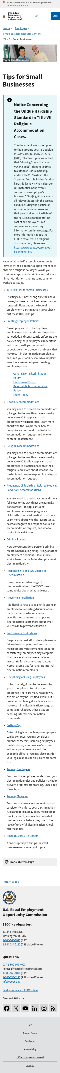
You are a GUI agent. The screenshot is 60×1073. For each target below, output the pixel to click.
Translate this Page (21, 862)
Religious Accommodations (23, 446)
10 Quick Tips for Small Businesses (27, 290)
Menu (55, 16)
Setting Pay (13, 725)
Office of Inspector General (30, 1057)
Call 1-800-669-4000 (14, 964)
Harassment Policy (24, 382)
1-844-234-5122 (11, 944)
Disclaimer (30, 1041)
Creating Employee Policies (23, 321)
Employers (21, 28)
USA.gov (30, 1065)
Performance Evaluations (22, 633)
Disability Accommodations (23, 402)
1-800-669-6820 (11, 940)
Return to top (11, 882)
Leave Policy (20, 395)
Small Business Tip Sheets (22, 836)
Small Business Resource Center (21, 33)
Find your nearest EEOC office (20, 990)
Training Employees (18, 769)
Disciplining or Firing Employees (26, 677)
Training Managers (17, 796)
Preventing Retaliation (20, 598)
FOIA (30, 1024)
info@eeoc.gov (11, 981)
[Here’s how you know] (30, 4)
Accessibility (30, 1049)
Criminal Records (17, 539)
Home (6, 28)
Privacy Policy (30, 1033)
